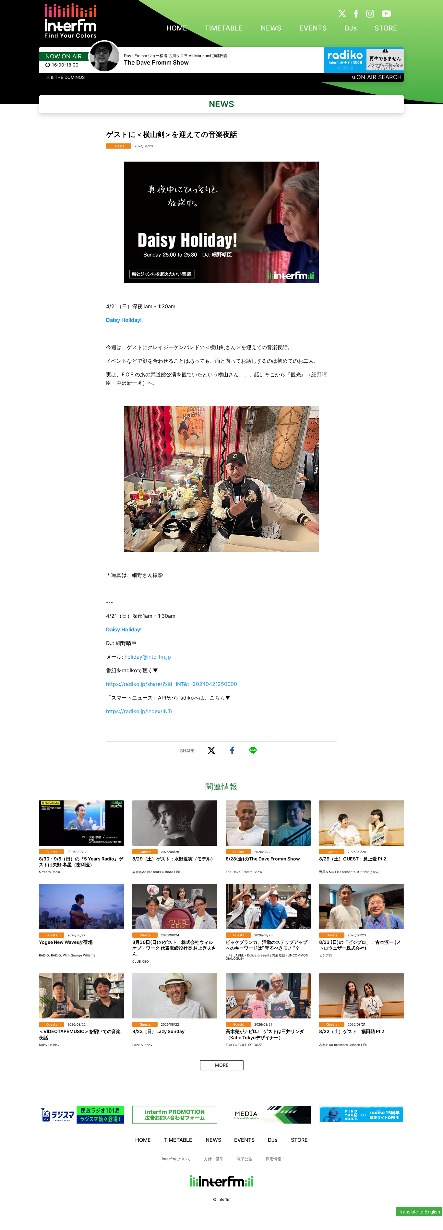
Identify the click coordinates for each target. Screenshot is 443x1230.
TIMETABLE (224, 28)
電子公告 (244, 1158)
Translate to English (419, 1211)
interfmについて (176, 1158)
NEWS (271, 28)
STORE (386, 28)
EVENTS (313, 28)
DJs (350, 28)
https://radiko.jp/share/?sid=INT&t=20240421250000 (171, 684)
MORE (221, 1065)
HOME (176, 28)
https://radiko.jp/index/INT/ (139, 711)
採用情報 (273, 1158)
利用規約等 (345, 67)
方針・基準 (213, 1158)
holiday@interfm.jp (148, 656)
